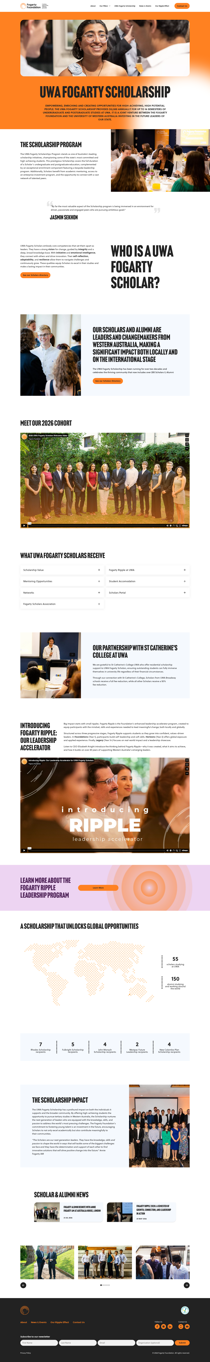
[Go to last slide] (23, 1285)
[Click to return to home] (34, 6)
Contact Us (79, 1322)
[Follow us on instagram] (163, 1326)
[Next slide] (187, 1285)
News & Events (145, 6)
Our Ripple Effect (162, 6)
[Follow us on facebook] (157, 1326)
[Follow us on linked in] (170, 1326)
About (93, 6)
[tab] (101, 1285)
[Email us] (187, 1326)
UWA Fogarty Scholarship (124, 6)
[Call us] (180, 1326)
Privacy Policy (25, 1353)
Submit (182, 1342)
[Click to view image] (47, 1262)
